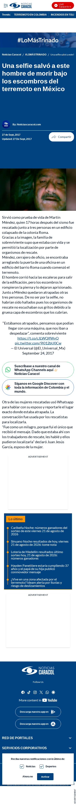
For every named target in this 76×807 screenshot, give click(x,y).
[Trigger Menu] (5, 5)
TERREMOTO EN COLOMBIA (30, 14)
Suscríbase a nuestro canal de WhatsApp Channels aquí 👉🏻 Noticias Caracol (37, 369)
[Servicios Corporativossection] (70, 748)
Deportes (51, 766)
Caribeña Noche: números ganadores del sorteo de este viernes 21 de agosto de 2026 (39, 531)
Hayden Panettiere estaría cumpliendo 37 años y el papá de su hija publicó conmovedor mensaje (40, 569)
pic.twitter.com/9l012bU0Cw (38, 343)
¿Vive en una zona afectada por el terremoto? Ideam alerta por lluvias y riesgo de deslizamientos (36, 582)
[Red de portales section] (70, 738)
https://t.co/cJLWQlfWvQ (38, 338)
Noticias (30, 766)
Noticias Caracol (11, 54)
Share (61, 136)
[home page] (38, 671)
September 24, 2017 (38, 353)
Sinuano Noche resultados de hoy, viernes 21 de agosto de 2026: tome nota (40, 542)
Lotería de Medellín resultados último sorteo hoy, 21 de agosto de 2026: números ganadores (37, 555)
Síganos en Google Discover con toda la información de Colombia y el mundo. (41, 387)
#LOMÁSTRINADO (35, 54)
